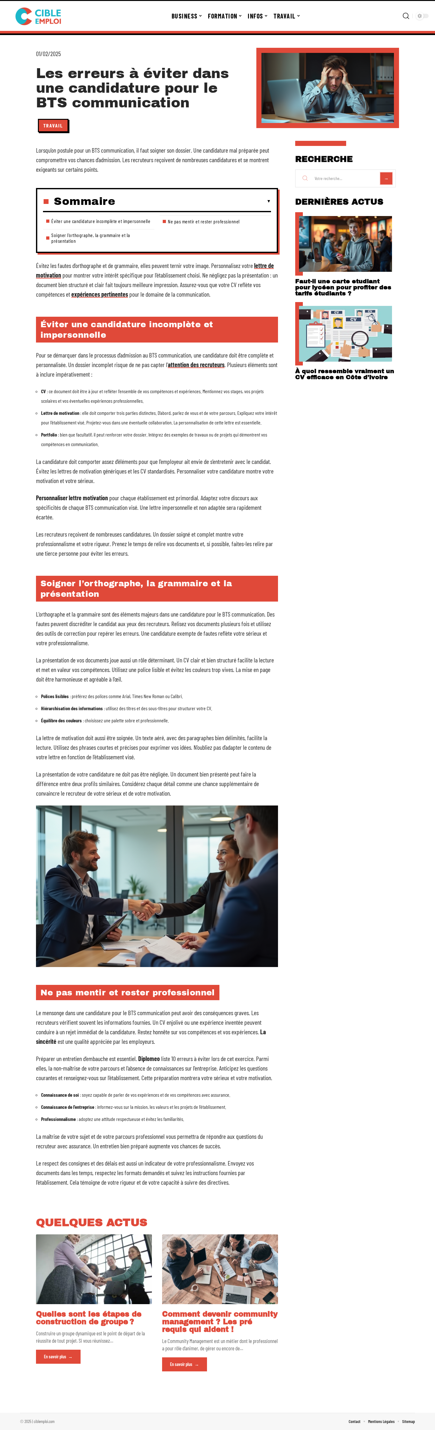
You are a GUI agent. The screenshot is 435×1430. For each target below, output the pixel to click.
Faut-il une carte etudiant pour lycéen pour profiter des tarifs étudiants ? (343, 287)
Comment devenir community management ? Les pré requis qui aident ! (220, 1321)
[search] (406, 16)
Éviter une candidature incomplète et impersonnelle (100, 221)
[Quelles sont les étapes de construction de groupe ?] (94, 1269)
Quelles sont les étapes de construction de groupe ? (88, 1318)
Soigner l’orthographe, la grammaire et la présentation (90, 238)
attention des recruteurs (196, 364)
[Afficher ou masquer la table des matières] (193, 201)
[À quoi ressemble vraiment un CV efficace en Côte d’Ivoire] (345, 334)
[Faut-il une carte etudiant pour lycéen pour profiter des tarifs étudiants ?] (345, 244)
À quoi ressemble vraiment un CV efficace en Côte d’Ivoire (344, 374)
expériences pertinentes (99, 294)
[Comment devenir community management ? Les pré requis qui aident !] (220, 1269)
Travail (53, 125)
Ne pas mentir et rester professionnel (204, 221)
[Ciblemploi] (39, 16)
